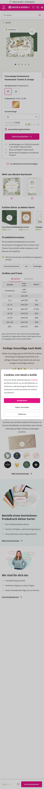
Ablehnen (22, 414)
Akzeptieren (22, 400)
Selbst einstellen (22, 407)
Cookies (34, 380)
